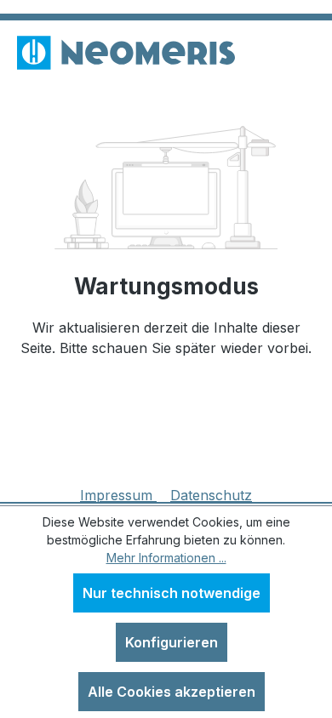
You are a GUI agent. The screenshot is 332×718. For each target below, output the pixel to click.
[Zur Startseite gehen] (126, 52)
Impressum (118, 495)
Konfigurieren (171, 642)
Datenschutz (211, 495)
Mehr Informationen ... (166, 557)
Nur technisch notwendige (171, 592)
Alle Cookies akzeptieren (171, 691)
